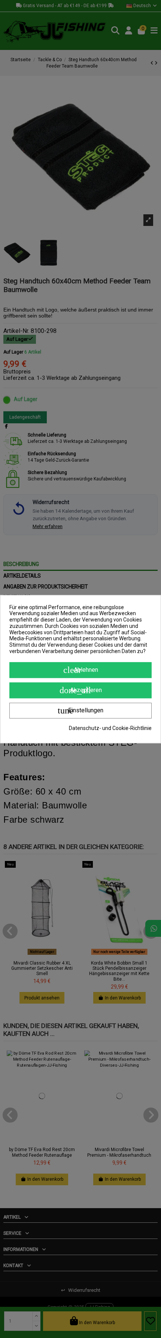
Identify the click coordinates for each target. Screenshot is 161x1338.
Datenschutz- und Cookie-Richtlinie (110, 728)
